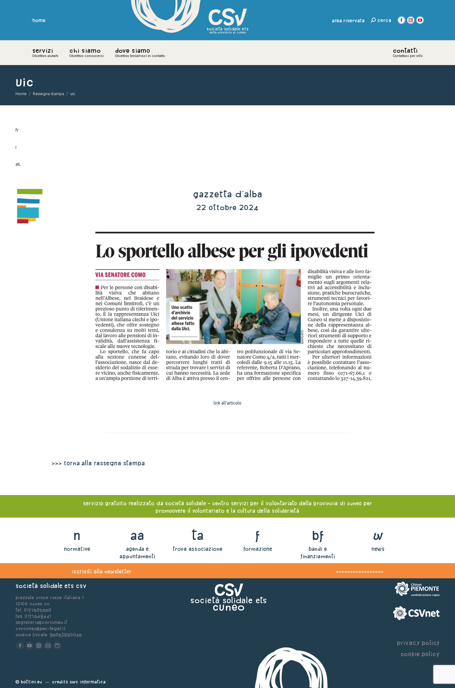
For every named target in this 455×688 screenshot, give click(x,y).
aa (137, 535)
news (378, 548)
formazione (257, 548)
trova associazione (197, 548)
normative (77, 548)
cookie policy (420, 654)
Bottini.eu (31, 681)
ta (197, 535)
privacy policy (418, 643)
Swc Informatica (88, 681)
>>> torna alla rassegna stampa (98, 463)
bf (318, 535)
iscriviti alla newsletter (102, 571)
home (39, 20)
